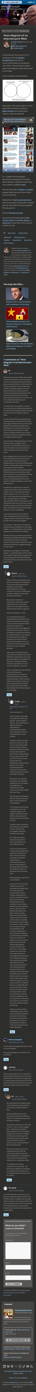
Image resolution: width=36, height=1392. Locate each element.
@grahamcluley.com (20, 46)
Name (8, 1263)
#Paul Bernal (17, 240)
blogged (21, 58)
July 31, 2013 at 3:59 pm (19, 1099)
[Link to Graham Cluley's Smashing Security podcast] (16, 1366)
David (16, 704)
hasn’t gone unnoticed (22, 200)
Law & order (11, 233)
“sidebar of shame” (26, 189)
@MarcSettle (7, 111)
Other (28, 1349)
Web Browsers (23, 233)
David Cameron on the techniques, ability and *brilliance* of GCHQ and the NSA (19, 346)
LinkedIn (27, 270)
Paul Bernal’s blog (15, 213)
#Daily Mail (7, 237)
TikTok (21, 270)
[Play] (7, 1340)
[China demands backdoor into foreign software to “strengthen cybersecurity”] (21, 313)
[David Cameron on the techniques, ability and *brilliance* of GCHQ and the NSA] (21, 335)
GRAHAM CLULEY (10, 6)
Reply (6, 567)
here (23, 185)
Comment (9, 1240)
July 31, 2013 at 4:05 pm (16, 1191)
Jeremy (22, 1096)
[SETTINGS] (28, 1340)
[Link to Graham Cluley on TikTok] (23, 1366)
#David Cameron (19, 237)
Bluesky (26, 220)
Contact (15, 1373)
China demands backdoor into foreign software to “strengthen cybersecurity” (19, 324)
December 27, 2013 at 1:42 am (18, 707)
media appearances (19, 266)
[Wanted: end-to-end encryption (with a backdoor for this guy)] (21, 294)
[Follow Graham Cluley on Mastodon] (12, 1366)
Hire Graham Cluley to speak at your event (17, 1371)
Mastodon (6, 223)
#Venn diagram (9, 243)
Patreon (6, 1357)
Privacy (11, 1378)
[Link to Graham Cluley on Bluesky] (8, 1366)
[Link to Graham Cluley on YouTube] (27, 1366)
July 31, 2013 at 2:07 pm (16, 1042)
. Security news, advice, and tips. (15, 120)
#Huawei (6, 240)
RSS (23, 1349)
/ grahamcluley (18, 48)
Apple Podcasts (9, 1349)
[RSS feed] (31, 1366)
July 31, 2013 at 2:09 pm (19, 576)
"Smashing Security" (22, 268)
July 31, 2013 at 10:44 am (16, 373)
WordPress (13, 1382)
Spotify (18, 1349)
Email (7, 1273)
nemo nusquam (15, 1039)
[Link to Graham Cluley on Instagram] (20, 1366)
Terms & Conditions (20, 1378)
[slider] (13, 1340)
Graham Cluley (16, 42)
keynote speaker (22, 250)
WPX (31, 1382)
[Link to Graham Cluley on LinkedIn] (4, 1366)
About (21, 1373)
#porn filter (28, 240)
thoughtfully (7, 60)
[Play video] (18, 15)
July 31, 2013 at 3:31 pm (15, 1070)
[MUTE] (25, 1340)
